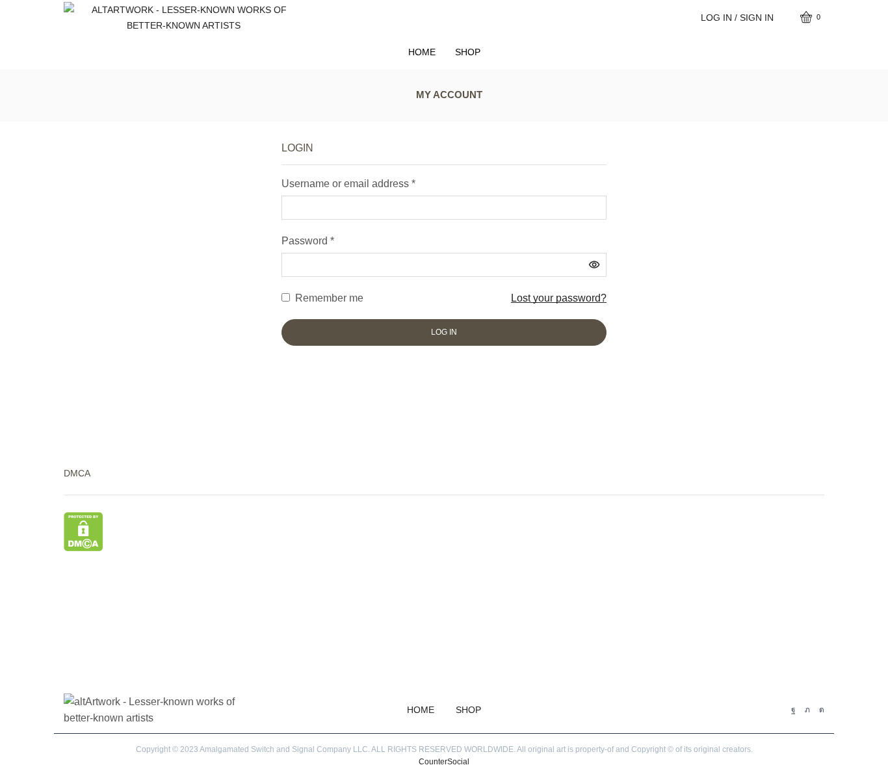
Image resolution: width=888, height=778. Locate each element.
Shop (467, 52)
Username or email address (348, 183)
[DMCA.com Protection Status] (83, 530)
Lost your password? (559, 298)
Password (307, 240)
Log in (444, 332)
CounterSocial (444, 761)
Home (422, 52)
